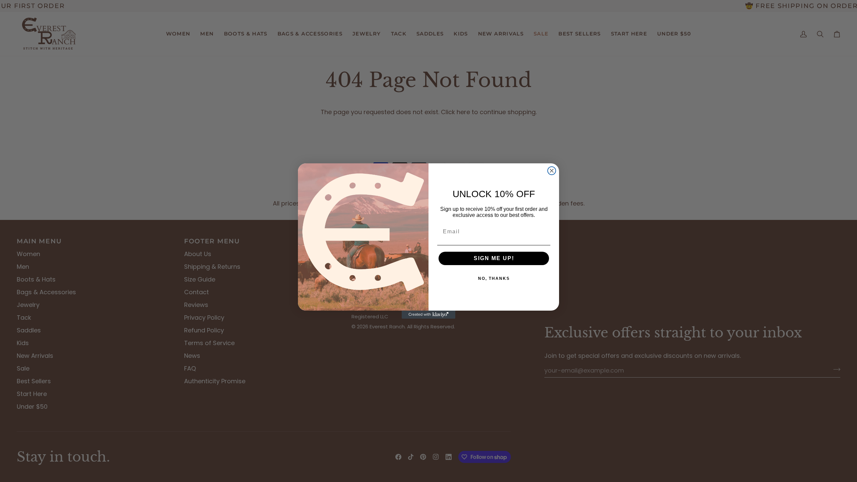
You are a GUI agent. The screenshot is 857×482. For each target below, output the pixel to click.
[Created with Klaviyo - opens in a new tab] (428, 315)
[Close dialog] (552, 171)
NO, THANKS (494, 278)
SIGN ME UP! (494, 258)
